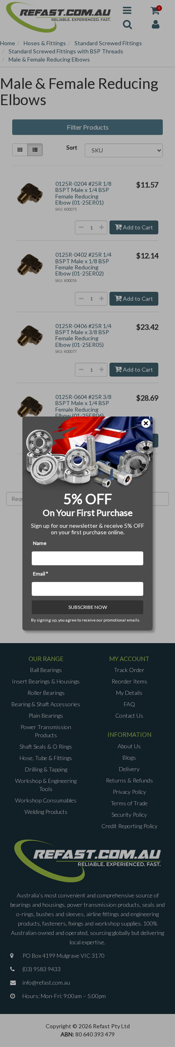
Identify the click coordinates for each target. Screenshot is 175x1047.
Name (39, 543)
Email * (40, 574)
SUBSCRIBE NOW (87, 607)
